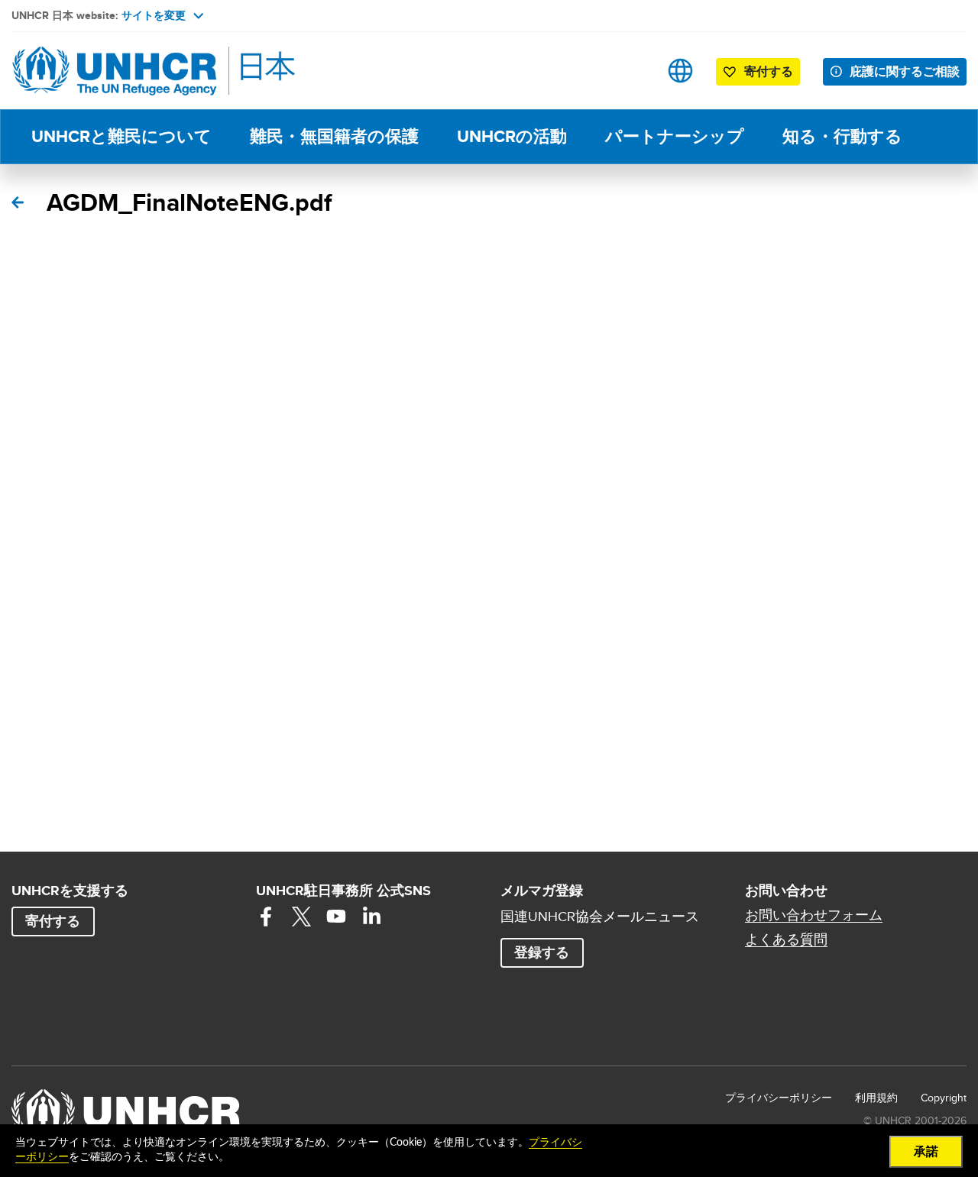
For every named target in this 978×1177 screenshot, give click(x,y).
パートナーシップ (674, 136)
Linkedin (371, 916)
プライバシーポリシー (778, 1097)
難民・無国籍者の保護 (334, 136)
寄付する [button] (768, 71)
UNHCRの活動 (512, 136)
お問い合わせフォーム (813, 915)
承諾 (926, 1152)
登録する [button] (541, 952)
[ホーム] (118, 70)
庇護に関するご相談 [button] (905, 71)
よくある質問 (786, 939)
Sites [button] (680, 70)
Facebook (266, 916)
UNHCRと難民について (121, 136)
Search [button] (632, 70)
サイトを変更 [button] (153, 15)
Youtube (336, 916)
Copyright (944, 1097)
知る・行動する (842, 136)
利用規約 (876, 1097)
